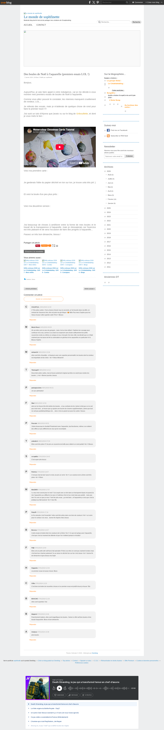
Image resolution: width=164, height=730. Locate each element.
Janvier (110, 203)
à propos (88, 695)
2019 (109, 233)
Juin (109, 183)
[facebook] (89, 2)
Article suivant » (90, 288)
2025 (109, 208)
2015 (109, 250)
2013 (109, 259)
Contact (41, 25)
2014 (109, 254)
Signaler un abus (86, 661)
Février (110, 199)
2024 (109, 212)
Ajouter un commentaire (43, 299)
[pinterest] (97, 2)
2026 (109, 171)
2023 (109, 216)
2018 (109, 237)
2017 (109, 242)
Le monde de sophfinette (41, 17)
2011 (109, 267)
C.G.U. (96, 661)
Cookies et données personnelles (147, 661)
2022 (109, 221)
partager (74, 695)
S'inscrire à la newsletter (34, 251)
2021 (109, 225)
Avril (109, 191)
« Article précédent (31, 288)
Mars (110, 195)
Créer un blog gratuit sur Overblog (49, 661)
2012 (109, 263)
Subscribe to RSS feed (119, 136)
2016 (109, 246)
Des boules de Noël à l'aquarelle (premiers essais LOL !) (56, 74)
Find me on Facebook (119, 130)
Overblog (95, 653)
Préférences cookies (81, 663)
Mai (109, 187)
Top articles (66, 661)
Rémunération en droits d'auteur (111, 661)
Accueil (28, 25)
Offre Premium (129, 661)
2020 (109, 229)
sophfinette (17, 661)
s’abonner (60, 695)
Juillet (110, 179)
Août (109, 175)
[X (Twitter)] (93, 2)
